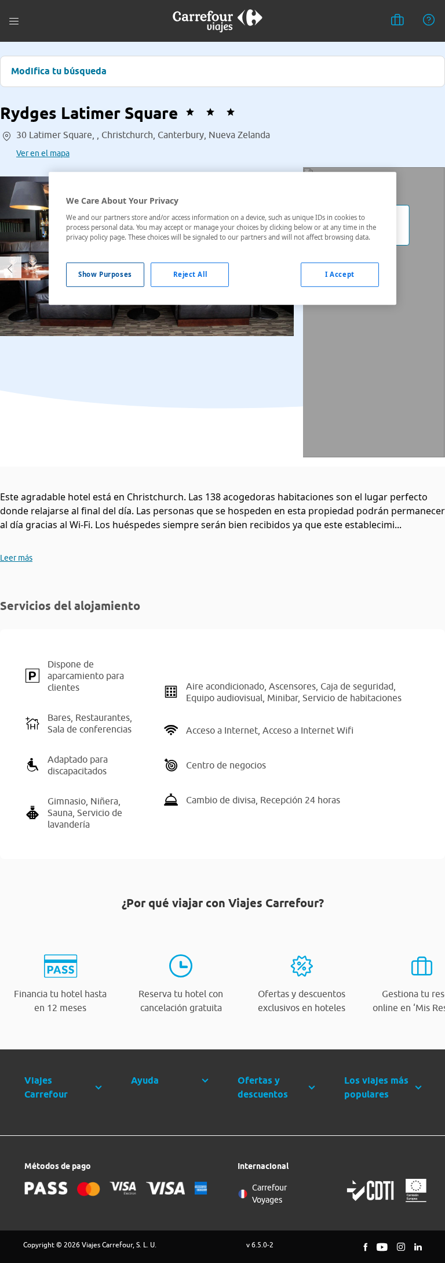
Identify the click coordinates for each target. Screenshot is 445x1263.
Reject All (190, 274)
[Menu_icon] (14, 21)
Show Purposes (105, 274)
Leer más (16, 557)
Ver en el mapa (43, 153)
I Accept (340, 274)
